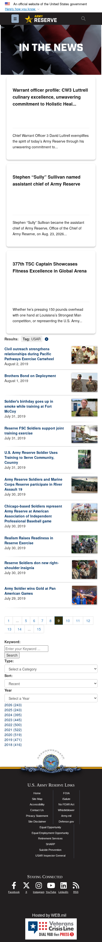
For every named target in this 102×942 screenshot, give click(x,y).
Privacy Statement (37, 815)
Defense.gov (66, 821)
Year (8, 690)
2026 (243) (13, 704)
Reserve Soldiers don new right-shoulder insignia (31, 565)
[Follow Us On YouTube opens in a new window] (51, 887)
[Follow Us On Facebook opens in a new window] (14, 887)
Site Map (37, 798)
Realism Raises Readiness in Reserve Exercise (28, 540)
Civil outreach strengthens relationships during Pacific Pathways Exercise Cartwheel (29, 353)
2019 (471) (13, 739)
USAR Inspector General (50, 855)
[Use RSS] (76, 887)
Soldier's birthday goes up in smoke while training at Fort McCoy (28, 406)
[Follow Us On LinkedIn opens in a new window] (63, 887)
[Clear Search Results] (51, 338)
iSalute (66, 798)
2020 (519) (13, 734)
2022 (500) (13, 724)
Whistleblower (66, 810)
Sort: (8, 675)
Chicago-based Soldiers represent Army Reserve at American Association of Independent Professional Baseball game (33, 513)
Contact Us (37, 810)
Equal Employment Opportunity (50, 832)
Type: (9, 660)
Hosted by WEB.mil (49, 915)
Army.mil (66, 815)
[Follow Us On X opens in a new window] (26, 887)
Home (37, 793)
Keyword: (12, 641)
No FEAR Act (66, 804)
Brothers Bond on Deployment (30, 375)
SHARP (50, 844)
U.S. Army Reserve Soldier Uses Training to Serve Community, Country (31, 457)
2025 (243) (13, 709)
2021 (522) (13, 729)
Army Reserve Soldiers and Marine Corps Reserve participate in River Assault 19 (33, 484)
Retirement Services (50, 838)
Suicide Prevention (50, 849)
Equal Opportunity (50, 827)
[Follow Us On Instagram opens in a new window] (38, 887)
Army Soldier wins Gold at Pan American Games (30, 591)
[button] (23, 9)
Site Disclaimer (37, 821)
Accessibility (37, 804)
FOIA (66, 793)
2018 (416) (13, 744)
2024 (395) (13, 714)
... (17, 620)
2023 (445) (13, 719)
